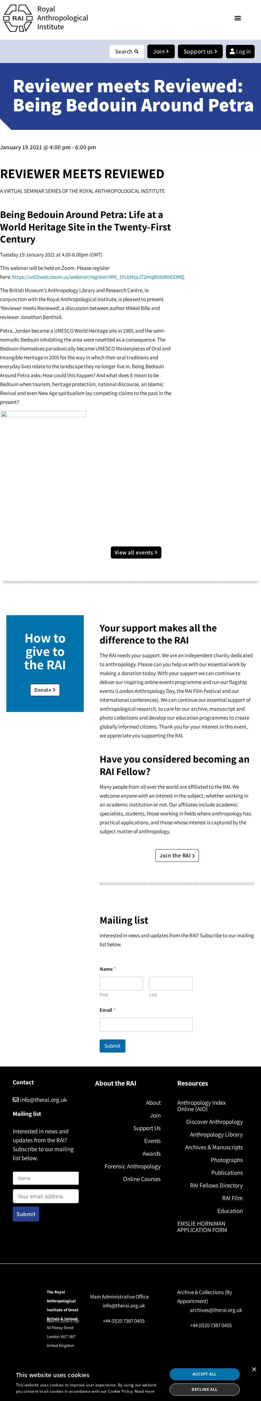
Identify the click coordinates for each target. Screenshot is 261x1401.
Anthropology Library (216, 1134)
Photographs (227, 1160)
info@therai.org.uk (43, 1099)
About (153, 1102)
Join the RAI (175, 855)
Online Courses (142, 1179)
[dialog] (130, 1382)
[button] (237, 17)
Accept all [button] (204, 1374)
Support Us (147, 1128)
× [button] (253, 1369)
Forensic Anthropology (133, 1166)
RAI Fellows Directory (216, 1185)
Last (153, 994)
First (104, 994)
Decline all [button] (204, 1389)
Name (19, 1167)
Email (108, 1010)
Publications (227, 1172)
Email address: (29, 1187)
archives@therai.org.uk (216, 1309)
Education (230, 1210)
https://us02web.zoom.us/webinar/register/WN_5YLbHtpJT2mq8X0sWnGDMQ (98, 276)
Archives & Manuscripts (214, 1147)
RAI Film (232, 1198)
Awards (152, 1153)
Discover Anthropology (214, 1121)
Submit (112, 1045)
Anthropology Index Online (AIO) (201, 1106)
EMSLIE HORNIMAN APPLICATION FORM (202, 1227)
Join (155, 1115)
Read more (145, 1391)
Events (152, 1140)
